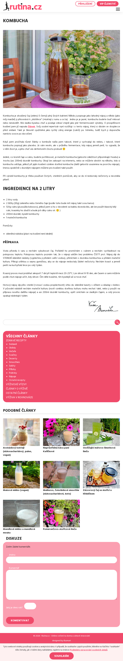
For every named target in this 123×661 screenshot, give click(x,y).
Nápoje (12, 376)
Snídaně (13, 344)
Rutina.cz (46, 635)
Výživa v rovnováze (19, 397)
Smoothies (14, 362)
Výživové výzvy (16, 384)
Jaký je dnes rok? (14, 607)
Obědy (12, 347)
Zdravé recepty (16, 340)
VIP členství (108, 4)
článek (31, 126)
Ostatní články (16, 393)
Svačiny (13, 355)
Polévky (13, 373)
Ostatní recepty (17, 380)
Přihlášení (85, 4)
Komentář (14, 568)
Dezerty (13, 358)
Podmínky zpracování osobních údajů (88, 649)
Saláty (12, 365)
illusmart (67, 640)
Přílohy (12, 369)
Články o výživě (17, 389)
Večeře (12, 351)
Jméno (12, 554)
